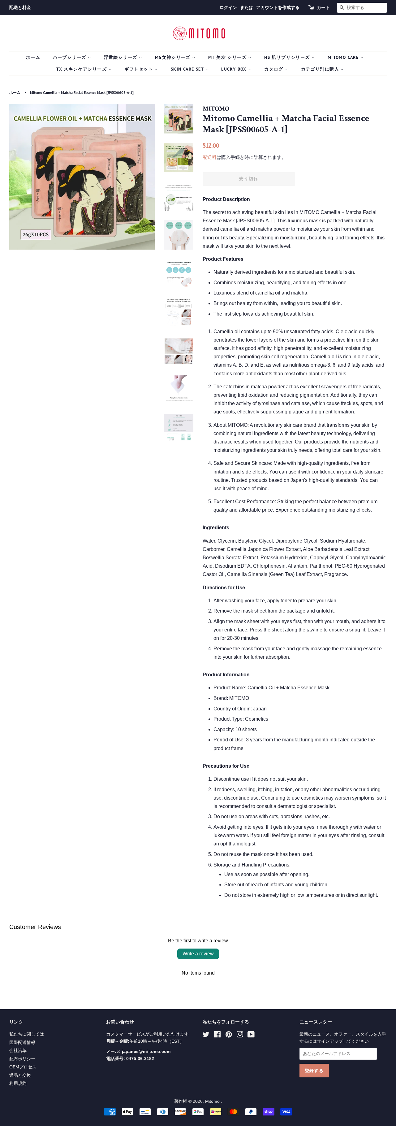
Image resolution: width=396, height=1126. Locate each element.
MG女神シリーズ (173, 57)
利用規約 (18, 1083)
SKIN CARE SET (188, 69)
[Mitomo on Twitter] (206, 1035)
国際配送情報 (22, 1042)
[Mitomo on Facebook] (217, 1035)
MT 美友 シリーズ (228, 57)
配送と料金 (20, 7)
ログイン (228, 7)
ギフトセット (139, 69)
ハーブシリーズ (70, 57)
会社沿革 (18, 1050)
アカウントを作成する (277, 7)
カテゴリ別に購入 (321, 69)
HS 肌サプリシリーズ (288, 57)
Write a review (198, 953)
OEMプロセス (23, 1067)
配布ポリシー (22, 1059)
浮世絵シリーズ (121, 57)
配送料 (210, 157)
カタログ (274, 69)
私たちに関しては (26, 1034)
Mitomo (213, 1101)
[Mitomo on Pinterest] (228, 1035)
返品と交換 (20, 1075)
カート (323, 7)
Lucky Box (234, 69)
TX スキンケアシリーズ (82, 69)
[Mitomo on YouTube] (251, 1035)
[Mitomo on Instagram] (239, 1035)
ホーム (33, 57)
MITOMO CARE (344, 57)
